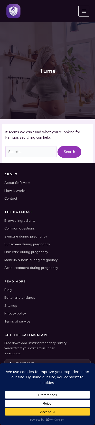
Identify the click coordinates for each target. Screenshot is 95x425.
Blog (8, 290)
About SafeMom (17, 182)
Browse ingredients (19, 220)
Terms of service (17, 321)
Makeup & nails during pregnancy (30, 260)
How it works (15, 190)
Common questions (19, 228)
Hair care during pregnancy (26, 252)
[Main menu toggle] (83, 11)
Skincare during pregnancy (25, 236)
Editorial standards (19, 297)
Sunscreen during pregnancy (27, 244)
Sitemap (10, 305)
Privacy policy (15, 313)
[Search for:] (31, 151)
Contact (10, 198)
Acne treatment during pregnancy (31, 267)
